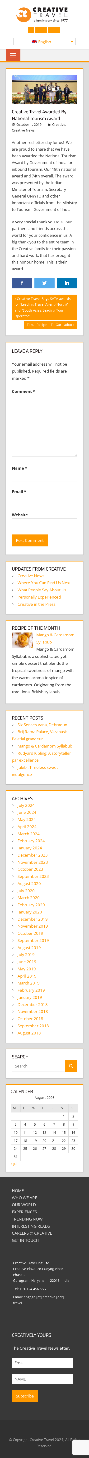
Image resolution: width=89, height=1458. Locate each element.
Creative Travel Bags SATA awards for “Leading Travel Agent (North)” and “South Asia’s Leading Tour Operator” (42, 307)
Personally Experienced (39, 597)
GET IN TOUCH (25, 1240)
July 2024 (26, 805)
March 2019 (29, 983)
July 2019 (26, 954)
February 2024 (31, 840)
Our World (24, 1204)
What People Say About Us (42, 590)
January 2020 (30, 912)
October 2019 (30, 933)
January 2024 (30, 848)
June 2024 (27, 812)
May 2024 (27, 819)
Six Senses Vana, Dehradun (42, 724)
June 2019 (27, 961)
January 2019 (30, 997)
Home (18, 1190)
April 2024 (27, 826)
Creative (58, 124)
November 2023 (33, 862)
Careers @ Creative (32, 1233)
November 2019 (33, 926)
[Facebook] (22, 283)
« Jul (14, 1163)
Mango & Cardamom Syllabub (45, 746)
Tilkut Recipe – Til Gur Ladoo (49, 325)
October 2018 (30, 1018)
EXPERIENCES (24, 1212)
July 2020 (26, 890)
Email (19, 491)
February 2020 (31, 905)
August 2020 (29, 883)
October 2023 (30, 869)
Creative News (23, 130)
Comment (23, 391)
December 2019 (33, 919)
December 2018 (33, 1004)
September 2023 (33, 876)
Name (19, 468)
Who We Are (24, 1197)
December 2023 (33, 855)
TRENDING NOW (27, 1219)
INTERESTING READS (31, 1226)
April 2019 (27, 976)
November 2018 (33, 1011)
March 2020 (29, 897)
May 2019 (27, 969)
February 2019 (31, 990)
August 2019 (29, 947)
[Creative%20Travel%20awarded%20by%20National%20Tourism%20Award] (67, 283)
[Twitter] (44, 283)
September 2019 (33, 940)
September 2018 (33, 1026)
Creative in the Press (37, 604)
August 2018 (29, 1033)
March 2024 (29, 833)
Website (20, 514)
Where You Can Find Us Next (44, 582)
